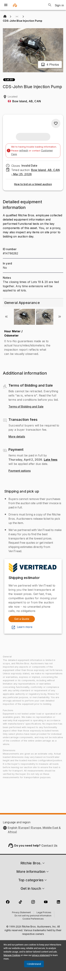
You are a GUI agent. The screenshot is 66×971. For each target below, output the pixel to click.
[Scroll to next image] (60, 317)
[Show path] (17, 16)
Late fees (50, 459)
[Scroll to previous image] (6, 317)
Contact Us (49, 845)
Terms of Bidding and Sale (25, 407)
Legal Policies (44, 912)
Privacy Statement (21, 912)
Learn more (24, 627)
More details (16, 437)
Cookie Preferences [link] (33, 919)
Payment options (19, 471)
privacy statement (41, 955)
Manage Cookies (12, 955)
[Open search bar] (50, 5)
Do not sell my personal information (33, 915)
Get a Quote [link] (21, 618)
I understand (34, 964)
